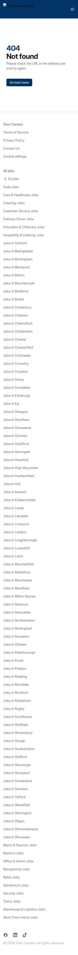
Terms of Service (15, 132)
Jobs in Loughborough (20, 540)
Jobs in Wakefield (16, 805)
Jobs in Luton (13, 556)
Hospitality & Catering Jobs (23, 235)
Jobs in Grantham (16, 420)
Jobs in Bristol (13, 299)
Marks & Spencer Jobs (20, 845)
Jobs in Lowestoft (16, 548)
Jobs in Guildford (16, 444)
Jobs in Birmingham (18, 259)
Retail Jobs (11, 877)
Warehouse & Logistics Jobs (24, 909)
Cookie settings (14, 156)
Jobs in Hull (12, 484)
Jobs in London (14, 532)
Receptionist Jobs (16, 869)
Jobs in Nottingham (17, 628)
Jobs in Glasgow (15, 412)
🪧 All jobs (11, 179)
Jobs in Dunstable (16, 387)
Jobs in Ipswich (14, 492)
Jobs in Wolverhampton (21, 829)
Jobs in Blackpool (16, 267)
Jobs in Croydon (15, 371)
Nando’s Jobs (13, 853)
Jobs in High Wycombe (20, 468)
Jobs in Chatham (15, 315)
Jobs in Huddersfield (18, 476)
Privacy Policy (13, 140)
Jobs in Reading (15, 676)
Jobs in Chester (14, 339)
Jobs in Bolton (13, 275)
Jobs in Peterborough (19, 652)
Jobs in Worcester (16, 837)
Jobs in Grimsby (15, 436)
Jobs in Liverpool (16, 524)
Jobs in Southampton (19, 749)
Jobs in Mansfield (16, 588)
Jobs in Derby (13, 379)
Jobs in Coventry (16, 363)
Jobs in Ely (11, 404)
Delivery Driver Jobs (18, 219)
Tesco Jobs (11, 901)
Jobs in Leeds (13, 508)
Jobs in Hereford (15, 460)
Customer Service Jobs (20, 211)
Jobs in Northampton (19, 620)
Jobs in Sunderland (17, 781)
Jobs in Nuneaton (16, 636)
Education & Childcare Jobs (23, 227)
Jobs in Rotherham (17, 701)
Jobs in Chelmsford (17, 323)
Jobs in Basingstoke (18, 251)
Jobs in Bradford (15, 291)
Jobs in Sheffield (15, 725)
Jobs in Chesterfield (18, 347)
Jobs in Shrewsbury (18, 733)
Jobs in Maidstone (16, 572)
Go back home (19, 82)
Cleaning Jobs (14, 203)
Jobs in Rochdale (16, 684)
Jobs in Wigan (13, 821)
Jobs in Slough (14, 741)
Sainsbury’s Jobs (15, 885)
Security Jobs (13, 893)
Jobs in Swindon (15, 789)
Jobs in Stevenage (17, 765)
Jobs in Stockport (16, 773)
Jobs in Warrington (17, 813)
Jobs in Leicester (15, 516)
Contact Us (11, 148)
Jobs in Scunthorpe (17, 717)
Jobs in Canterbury (17, 307)
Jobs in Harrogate (16, 452)
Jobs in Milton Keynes (19, 596)
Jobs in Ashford (15, 243)
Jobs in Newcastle (16, 612)
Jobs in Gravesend (17, 428)
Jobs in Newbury (15, 604)
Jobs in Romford (15, 693)
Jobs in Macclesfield (18, 564)
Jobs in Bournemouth (19, 283)
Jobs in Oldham (14, 644)
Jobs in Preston (14, 668)
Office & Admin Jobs (18, 861)
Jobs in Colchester (17, 355)
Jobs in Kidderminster (19, 500)
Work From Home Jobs (20, 917)
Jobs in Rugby (13, 709)
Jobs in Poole (13, 660)
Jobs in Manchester (17, 580)
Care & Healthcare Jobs (20, 195)
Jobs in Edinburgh (16, 396)
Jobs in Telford (14, 797)
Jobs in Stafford (15, 757)
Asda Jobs (11, 187)
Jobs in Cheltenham (18, 331)
